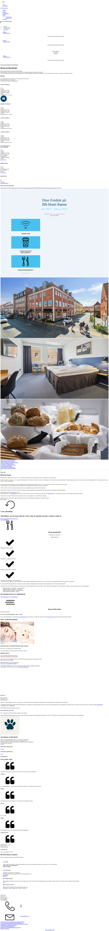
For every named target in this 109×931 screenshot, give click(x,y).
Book (4, 4)
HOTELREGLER (4, 926)
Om (4, 15)
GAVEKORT (3, 924)
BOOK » (5, 32)
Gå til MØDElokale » (14, 596)
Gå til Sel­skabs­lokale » (5, 596)
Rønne (4, 14)
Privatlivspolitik (51, 929)
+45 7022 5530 (21, 905)
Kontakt (4, 19)
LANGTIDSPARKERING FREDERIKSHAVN (13, 923)
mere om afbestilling (5, 519)
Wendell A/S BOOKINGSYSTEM (8, 927)
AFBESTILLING (6, 33)
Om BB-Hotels (9, 17)
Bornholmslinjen (23, 616)
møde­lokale (13, 493)
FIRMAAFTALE (16, 924)
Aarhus (4, 10)
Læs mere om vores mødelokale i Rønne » (9, 663)
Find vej (5, 29)
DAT (17, 616)
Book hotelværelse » (5, 183)
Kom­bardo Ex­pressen (51, 616)
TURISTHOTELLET (13, 921)
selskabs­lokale (50, 493)
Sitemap (46, 929)
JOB (9, 926)
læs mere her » (3, 159)
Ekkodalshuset (100, 704)
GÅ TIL (2, 744)
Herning (4, 12)
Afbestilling (5, 5)
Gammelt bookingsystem (12, 925)
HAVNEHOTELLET (5, 921)
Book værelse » (4, 499)
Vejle (4, 11)
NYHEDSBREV (9, 924)
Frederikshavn (6, 13)
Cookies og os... (9, 18)
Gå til (2, 754)
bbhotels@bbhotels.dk (24, 667)
